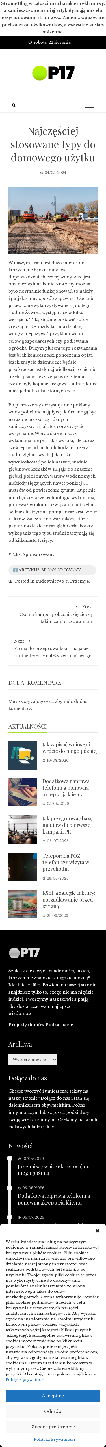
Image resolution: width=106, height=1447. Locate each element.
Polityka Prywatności (54, 1439)
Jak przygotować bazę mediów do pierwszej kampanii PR (67, 825)
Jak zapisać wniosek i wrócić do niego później (70, 747)
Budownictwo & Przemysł (63, 581)
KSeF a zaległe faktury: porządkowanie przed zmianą (68, 899)
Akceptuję (53, 1395)
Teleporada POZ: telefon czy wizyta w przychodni (65, 862)
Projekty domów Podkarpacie (40, 1024)
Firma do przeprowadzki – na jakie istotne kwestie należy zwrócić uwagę (52, 648)
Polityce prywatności (26, 1379)
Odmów (53, 1411)
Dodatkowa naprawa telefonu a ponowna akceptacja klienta (66, 788)
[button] (97, 1231)
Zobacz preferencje (53, 1426)
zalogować (42, 701)
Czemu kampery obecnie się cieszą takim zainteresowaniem (56, 614)
